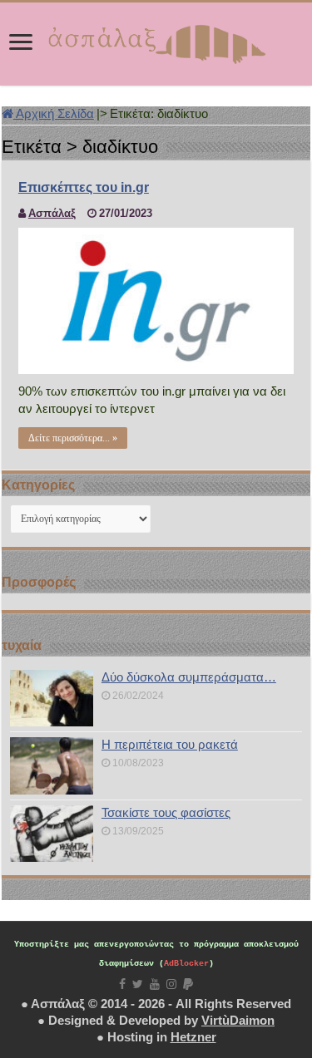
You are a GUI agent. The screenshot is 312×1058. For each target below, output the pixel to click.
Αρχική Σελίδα (53, 113)
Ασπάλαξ (52, 213)
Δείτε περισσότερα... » (72, 438)
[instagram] (171, 984)
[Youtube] (154, 984)
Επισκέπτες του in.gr (83, 187)
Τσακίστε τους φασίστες (166, 812)
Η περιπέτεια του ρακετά (170, 744)
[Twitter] (138, 984)
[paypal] (188, 984)
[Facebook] (122, 984)
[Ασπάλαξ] (156, 41)
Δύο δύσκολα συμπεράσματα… (189, 677)
